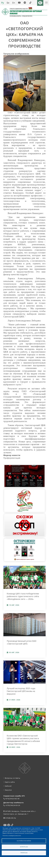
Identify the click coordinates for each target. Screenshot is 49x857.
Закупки (7, 790)
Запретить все (24, 846)
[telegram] (24, 2)
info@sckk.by (10, 818)
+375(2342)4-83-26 (12, 805)
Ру (2, 2)
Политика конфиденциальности (12, 835)
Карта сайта (9, 782)
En (13, 2)
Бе (8, 2)
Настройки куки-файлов (24, 840)
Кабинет (7, 786)
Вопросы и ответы (11, 778)
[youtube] (19, 2)
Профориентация (11, 458)
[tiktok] (30, 2)
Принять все (23, 852)
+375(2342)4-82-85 (12, 799)
